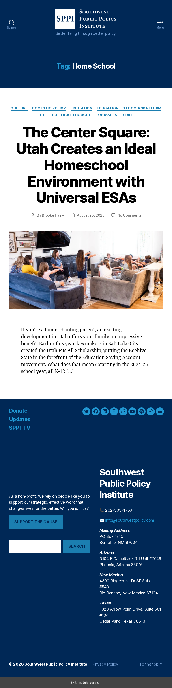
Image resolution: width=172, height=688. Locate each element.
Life (43, 115)
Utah (126, 115)
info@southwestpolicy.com (129, 520)
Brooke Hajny (53, 215)
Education (81, 108)
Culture (19, 108)
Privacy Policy (105, 664)
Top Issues (106, 115)
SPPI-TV (19, 427)
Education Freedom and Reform (129, 108)
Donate (18, 410)
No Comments (129, 215)
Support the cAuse (35, 522)
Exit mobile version (86, 682)
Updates (19, 419)
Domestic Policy (49, 108)
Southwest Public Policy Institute (55, 664)
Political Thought (71, 115)
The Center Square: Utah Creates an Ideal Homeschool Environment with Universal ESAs (86, 164)
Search (77, 546)
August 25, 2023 (91, 215)
